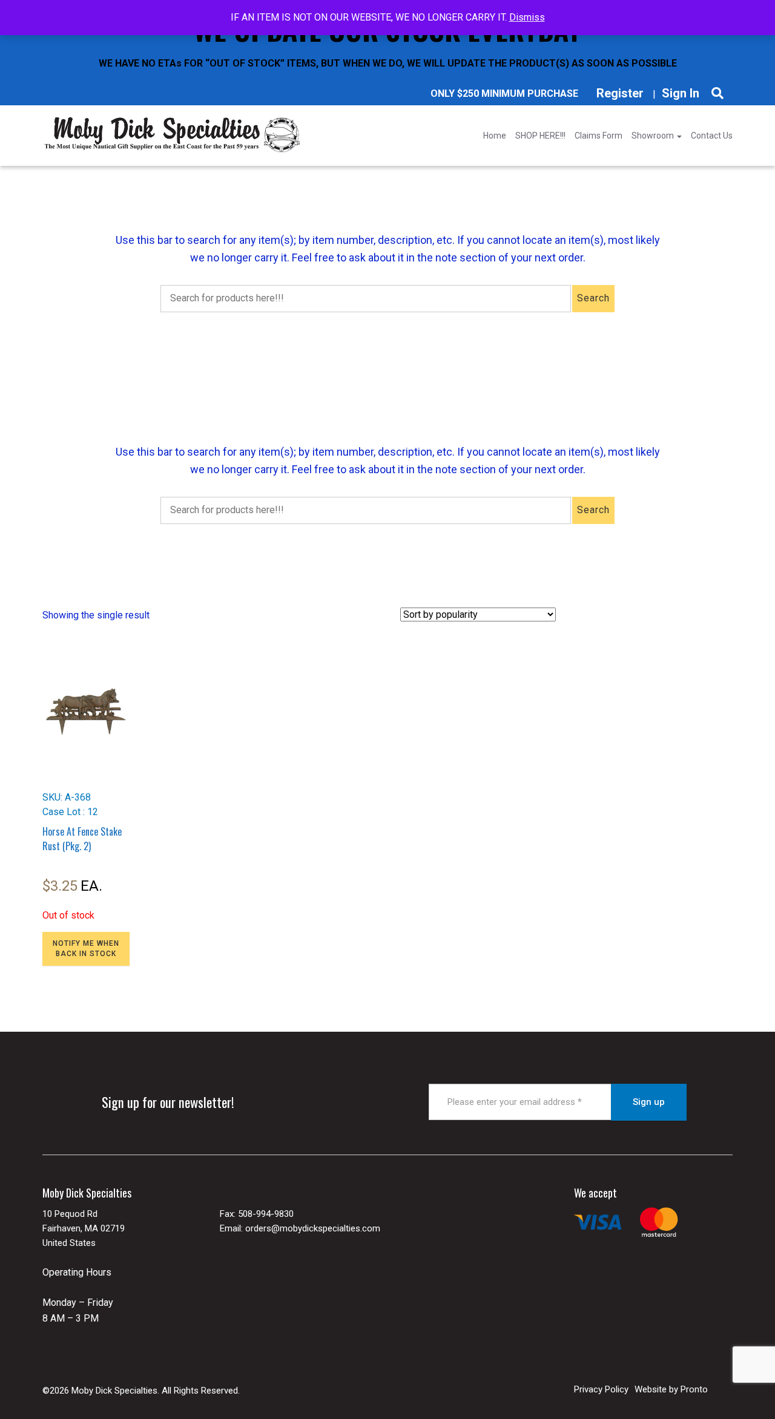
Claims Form (598, 135)
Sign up (649, 1101)
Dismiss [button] (527, 17)
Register (620, 93)
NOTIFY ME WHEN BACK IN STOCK (86, 948)
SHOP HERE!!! (540, 135)
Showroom (654, 135)
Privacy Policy (601, 1389)
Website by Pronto (671, 1389)
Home (494, 135)
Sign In (680, 93)
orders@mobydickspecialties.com (312, 1228)
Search (593, 298)
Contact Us (712, 135)
